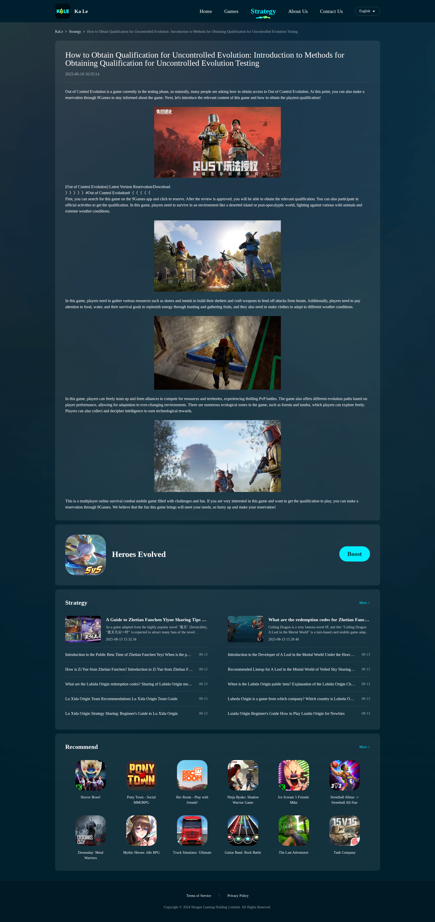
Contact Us (331, 11)
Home (206, 11)
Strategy (263, 11)
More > (364, 603)
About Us (298, 11)
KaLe (59, 32)
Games (231, 11)
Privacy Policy (238, 896)
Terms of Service (198, 896)
